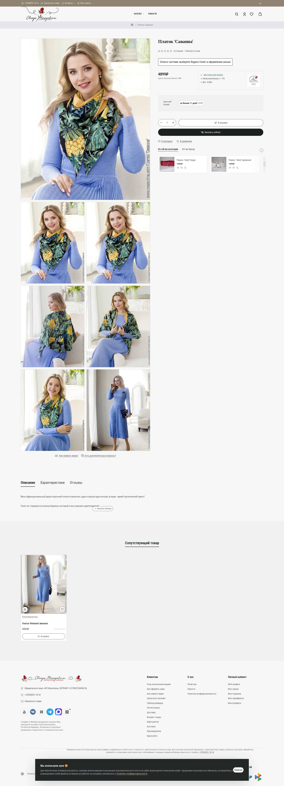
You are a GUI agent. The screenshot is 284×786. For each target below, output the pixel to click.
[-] (161, 122)
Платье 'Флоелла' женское (35, 623)
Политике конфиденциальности (132, 773)
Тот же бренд (188, 149)
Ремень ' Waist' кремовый (240, 160)
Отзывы (76, 483)
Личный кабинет (237, 677)
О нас (191, 677)
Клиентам (152, 677)
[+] (173, 122)
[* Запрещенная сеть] (67, 711)
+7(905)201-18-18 (207, 752)
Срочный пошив (167, 103)
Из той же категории (168, 149)
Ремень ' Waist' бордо (186, 160)
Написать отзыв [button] (192, 51)
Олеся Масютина (29, 617)
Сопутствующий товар (142, 543)
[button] (220, 122)
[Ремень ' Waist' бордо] (167, 164)
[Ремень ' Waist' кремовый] (219, 164)
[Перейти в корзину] (260, 14)
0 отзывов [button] (178, 51)
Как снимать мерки (68, 455)
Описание (28, 483)
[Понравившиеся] (251, 14)
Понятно (238, 770)
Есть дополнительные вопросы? (100, 455)
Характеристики (52, 483)
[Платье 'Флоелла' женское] (44, 584)
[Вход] (244, 14)
